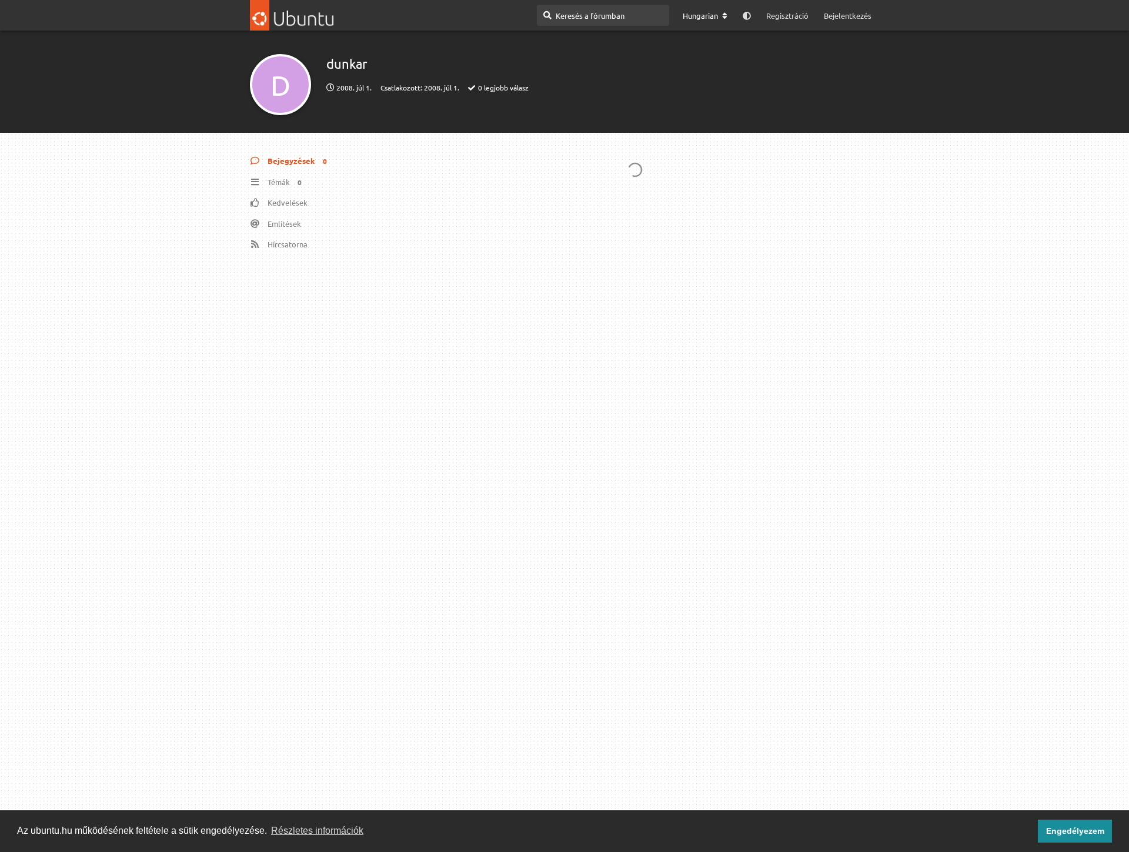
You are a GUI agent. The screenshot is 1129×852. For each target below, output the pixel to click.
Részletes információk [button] (317, 831)
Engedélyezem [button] (1075, 831)
